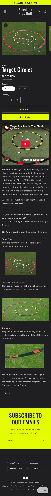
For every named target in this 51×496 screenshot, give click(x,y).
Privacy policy (28, 486)
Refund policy (16, 486)
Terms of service (43, 486)
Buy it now (25, 117)
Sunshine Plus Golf (24, 483)
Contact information (18, 490)
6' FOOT (24, 89)
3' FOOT (8, 89)
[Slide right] (31, 60)
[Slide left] (20, 60)
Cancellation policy (35, 490)
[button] (5, 11)
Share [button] (7, 393)
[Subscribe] (43, 441)
